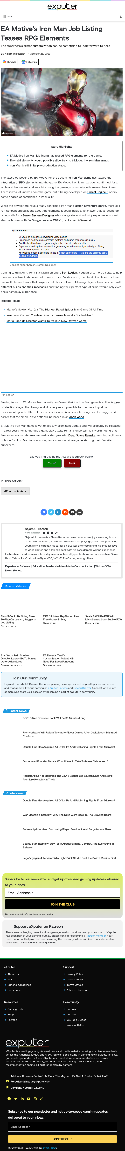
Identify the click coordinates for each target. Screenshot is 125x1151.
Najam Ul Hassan (13, 53)
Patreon (12, 1022)
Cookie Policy (75, 982)
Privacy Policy (75, 976)
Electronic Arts (16, 491)
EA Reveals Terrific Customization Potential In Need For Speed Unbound (58, 658)
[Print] (79, 512)
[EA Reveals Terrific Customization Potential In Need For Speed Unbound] (61, 641)
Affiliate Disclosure (78, 992)
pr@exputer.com (40, 1084)
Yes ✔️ (52, 463)
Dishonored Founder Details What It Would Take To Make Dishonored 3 (65, 762)
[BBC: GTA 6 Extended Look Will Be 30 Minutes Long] (11, 724)
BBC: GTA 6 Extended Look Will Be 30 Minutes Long (54, 719)
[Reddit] (65, 512)
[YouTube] (29, 1101)
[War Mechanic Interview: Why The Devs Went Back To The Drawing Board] (11, 820)
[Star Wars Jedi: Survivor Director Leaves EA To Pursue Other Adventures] (19, 641)
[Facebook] (44, 512)
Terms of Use (75, 987)
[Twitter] (51, 512)
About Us (13, 976)
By (3, 53)
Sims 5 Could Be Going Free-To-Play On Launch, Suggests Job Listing (18, 619)
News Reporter (32, 532)
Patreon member (96, 938)
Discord (71, 1017)
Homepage (14, 992)
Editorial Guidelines (19, 987)
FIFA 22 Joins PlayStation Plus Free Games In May (61, 617)
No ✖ (72, 463)
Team (10, 982)
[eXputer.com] (62, 7)
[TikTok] (42, 1101)
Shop (10, 1017)
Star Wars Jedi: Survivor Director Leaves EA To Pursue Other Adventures (18, 658)
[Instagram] (35, 1101)
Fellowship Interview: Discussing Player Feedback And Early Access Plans (67, 830)
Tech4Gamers (81, 220)
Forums (71, 1011)
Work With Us (75, 1027)
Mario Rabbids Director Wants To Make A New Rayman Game (47, 320)
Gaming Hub (15, 1011)
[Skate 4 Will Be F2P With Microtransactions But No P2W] (104, 602)
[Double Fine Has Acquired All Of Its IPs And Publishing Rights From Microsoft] (11, 753)
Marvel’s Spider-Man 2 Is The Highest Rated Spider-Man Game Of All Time (55, 309)
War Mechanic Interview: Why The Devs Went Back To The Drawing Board (67, 816)
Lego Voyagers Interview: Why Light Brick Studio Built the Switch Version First (69, 859)
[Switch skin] (121, 16)
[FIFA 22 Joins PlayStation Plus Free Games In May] (61, 602)
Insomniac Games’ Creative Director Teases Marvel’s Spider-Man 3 (50, 315)
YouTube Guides (76, 1022)
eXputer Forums (58, 689)
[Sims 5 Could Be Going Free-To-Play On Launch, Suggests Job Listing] (19, 602)
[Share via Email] (72, 512)
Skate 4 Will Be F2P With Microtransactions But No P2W (103, 618)
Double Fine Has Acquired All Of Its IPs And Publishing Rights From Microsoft (69, 748)
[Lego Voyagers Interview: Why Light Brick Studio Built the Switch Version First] (11, 864)
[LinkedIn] (58, 512)
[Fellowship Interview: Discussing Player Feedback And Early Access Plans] (11, 835)
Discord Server (82, 689)
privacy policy (46, 915)
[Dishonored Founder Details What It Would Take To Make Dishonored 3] (11, 767)
